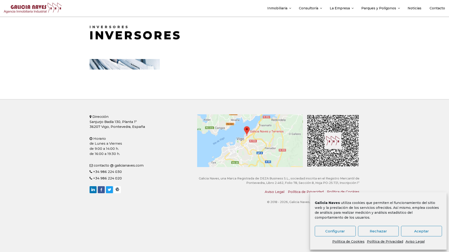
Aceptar (421, 231)
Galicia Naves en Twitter (109, 189)
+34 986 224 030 (107, 172)
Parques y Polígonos (378, 8)
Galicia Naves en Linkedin (93, 189)
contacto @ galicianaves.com (118, 165)
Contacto (437, 8)
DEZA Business (117, 189)
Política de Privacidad (385, 241)
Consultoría (308, 8)
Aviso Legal (415, 241)
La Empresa (340, 8)
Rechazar (378, 231)
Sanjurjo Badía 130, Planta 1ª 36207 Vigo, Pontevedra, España (117, 122)
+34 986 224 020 (107, 178)
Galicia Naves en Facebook (101, 189)
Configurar (335, 231)
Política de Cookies (348, 241)
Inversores (135, 35)
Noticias (414, 8)
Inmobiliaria (277, 8)
